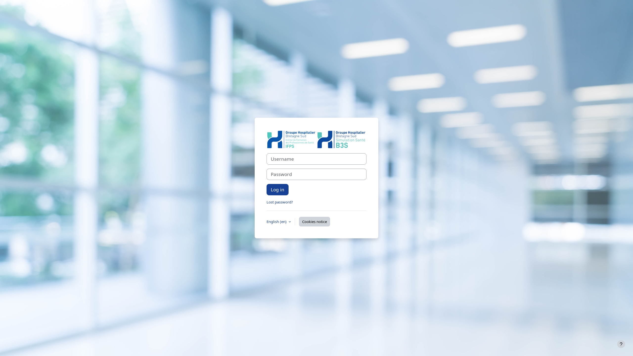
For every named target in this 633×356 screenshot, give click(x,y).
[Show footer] (621, 344)
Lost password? (280, 202)
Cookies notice (314, 221)
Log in (277, 189)
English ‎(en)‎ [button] (277, 221)
